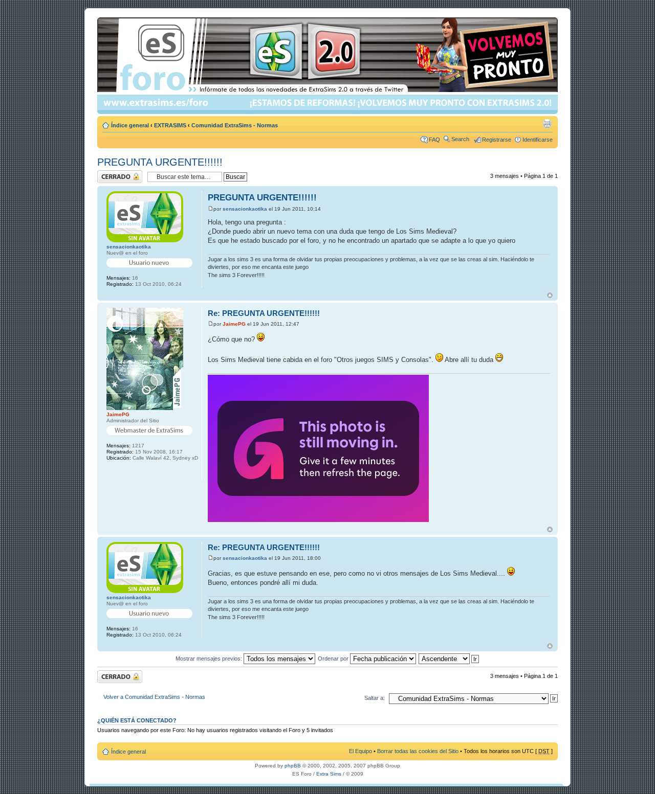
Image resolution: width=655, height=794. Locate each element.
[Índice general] (328, 65)
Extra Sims (328, 774)
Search (460, 139)
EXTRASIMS (170, 125)
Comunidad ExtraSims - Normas (234, 125)
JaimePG (234, 324)
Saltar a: (374, 698)
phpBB (293, 765)
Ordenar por (334, 658)
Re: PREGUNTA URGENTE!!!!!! (264, 313)
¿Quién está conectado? (137, 720)
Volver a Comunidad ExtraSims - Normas (154, 697)
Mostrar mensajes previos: (210, 658)
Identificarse (537, 140)
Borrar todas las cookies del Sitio (417, 751)
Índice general (130, 125)
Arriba (550, 295)
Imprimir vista (547, 123)
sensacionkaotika (245, 209)
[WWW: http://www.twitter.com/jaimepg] (112, 472)
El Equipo (360, 751)
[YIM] (128, 472)
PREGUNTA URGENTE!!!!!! (160, 162)
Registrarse (496, 140)
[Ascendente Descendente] (449, 658)
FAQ (434, 140)
